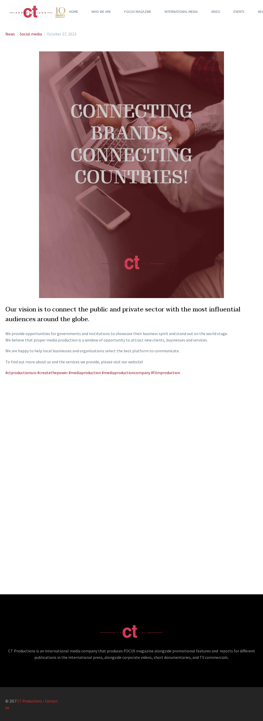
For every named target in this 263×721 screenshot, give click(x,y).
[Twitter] (243, 701)
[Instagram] (249, 701)
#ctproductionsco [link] (20, 372)
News (10, 33)
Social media (31, 33)
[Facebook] (229, 701)
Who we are (101, 11)
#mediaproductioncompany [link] (126, 372)
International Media (181, 11)
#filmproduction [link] (165, 372)
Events (239, 11)
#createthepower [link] (52, 372)
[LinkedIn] (236, 701)
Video (215, 11)
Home (73, 11)
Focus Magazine (137, 11)
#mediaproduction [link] (85, 372)
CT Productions (29, 701)
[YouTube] (256, 701)
